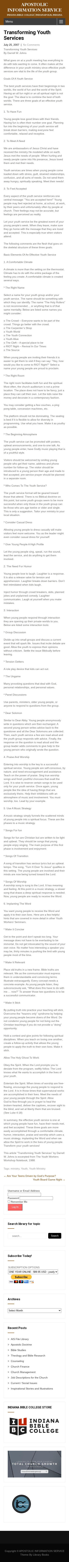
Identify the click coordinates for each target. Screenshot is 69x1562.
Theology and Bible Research (28, 1355)
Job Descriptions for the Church (29, 1377)
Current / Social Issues (24, 1383)
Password (13, 1198)
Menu (9, 21)
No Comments (31, 44)
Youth (24, 1168)
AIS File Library (20, 1339)
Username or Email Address (24, 1190)
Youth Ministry (37, 1168)
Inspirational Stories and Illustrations (32, 1388)
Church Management (23, 1372)
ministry (15, 1168)
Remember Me (18, 1201)
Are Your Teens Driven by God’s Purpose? (30, 1175)
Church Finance (20, 1366)
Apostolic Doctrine (21, 1344)
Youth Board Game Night (49, 1179)
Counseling (17, 1361)
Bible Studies (18, 1350)
